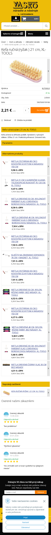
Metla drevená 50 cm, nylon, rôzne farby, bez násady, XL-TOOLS (26, 292)
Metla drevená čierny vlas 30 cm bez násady (28, 366)
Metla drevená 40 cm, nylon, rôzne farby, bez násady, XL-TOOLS (27, 330)
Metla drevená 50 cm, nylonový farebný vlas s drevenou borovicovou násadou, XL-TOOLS (28, 201)
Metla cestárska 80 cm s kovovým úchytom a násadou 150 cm (27, 164)
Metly (46, 42)
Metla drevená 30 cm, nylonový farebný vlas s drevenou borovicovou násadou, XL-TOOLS (28, 349)
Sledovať (7, 120)
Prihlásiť (16, 20)
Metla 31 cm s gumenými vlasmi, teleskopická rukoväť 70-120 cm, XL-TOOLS (28, 183)
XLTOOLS (46, 88)
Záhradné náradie (33, 42)
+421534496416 (26, 14)
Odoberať (40, 492)
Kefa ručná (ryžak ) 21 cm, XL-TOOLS (27, 391)
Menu (30, 34)
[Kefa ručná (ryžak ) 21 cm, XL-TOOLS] (25, 71)
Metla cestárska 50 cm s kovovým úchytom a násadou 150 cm (27, 274)
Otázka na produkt (24, 120)
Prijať (26, 517)
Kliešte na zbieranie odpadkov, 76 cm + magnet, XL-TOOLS (28, 256)
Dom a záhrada (15, 42)
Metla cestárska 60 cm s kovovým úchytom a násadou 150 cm (27, 239)
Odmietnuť (25, 527)
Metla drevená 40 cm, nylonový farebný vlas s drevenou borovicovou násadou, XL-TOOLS (29, 220)
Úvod (3, 42)
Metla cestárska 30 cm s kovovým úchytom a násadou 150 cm (27, 311)
